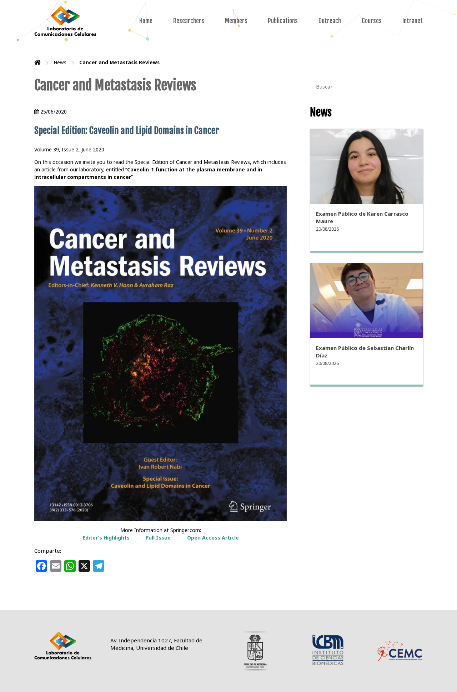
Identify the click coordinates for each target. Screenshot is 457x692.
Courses (372, 21)
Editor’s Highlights (106, 537)
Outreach (329, 21)
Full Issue (158, 537)
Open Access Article (213, 537)
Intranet (412, 21)
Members (236, 21)
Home (145, 21)
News (60, 62)
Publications (283, 21)
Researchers (188, 21)
